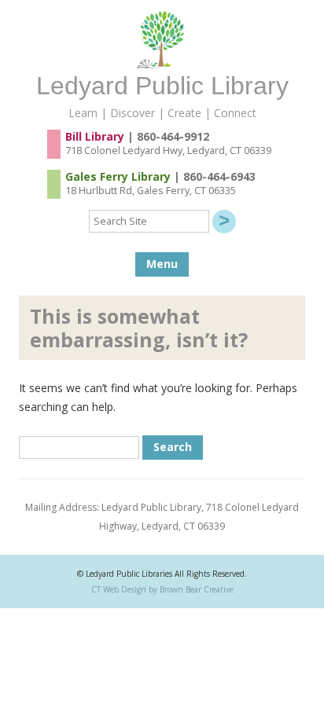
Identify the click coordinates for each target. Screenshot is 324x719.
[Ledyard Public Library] (162, 64)
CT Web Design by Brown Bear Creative (162, 589)
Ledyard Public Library (162, 86)
